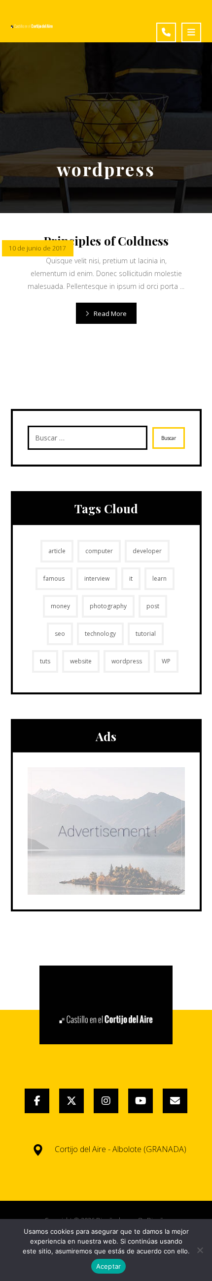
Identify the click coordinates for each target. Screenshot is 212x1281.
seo (60, 633)
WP (166, 661)
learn (159, 578)
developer (147, 551)
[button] (191, 32)
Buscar (168, 438)
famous (54, 578)
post (152, 606)
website (81, 661)
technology (100, 633)
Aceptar (108, 1266)
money (60, 606)
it (131, 578)
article (57, 551)
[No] (200, 1250)
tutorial (146, 633)
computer (99, 551)
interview (96, 578)
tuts (45, 661)
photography (108, 606)
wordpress (126, 661)
